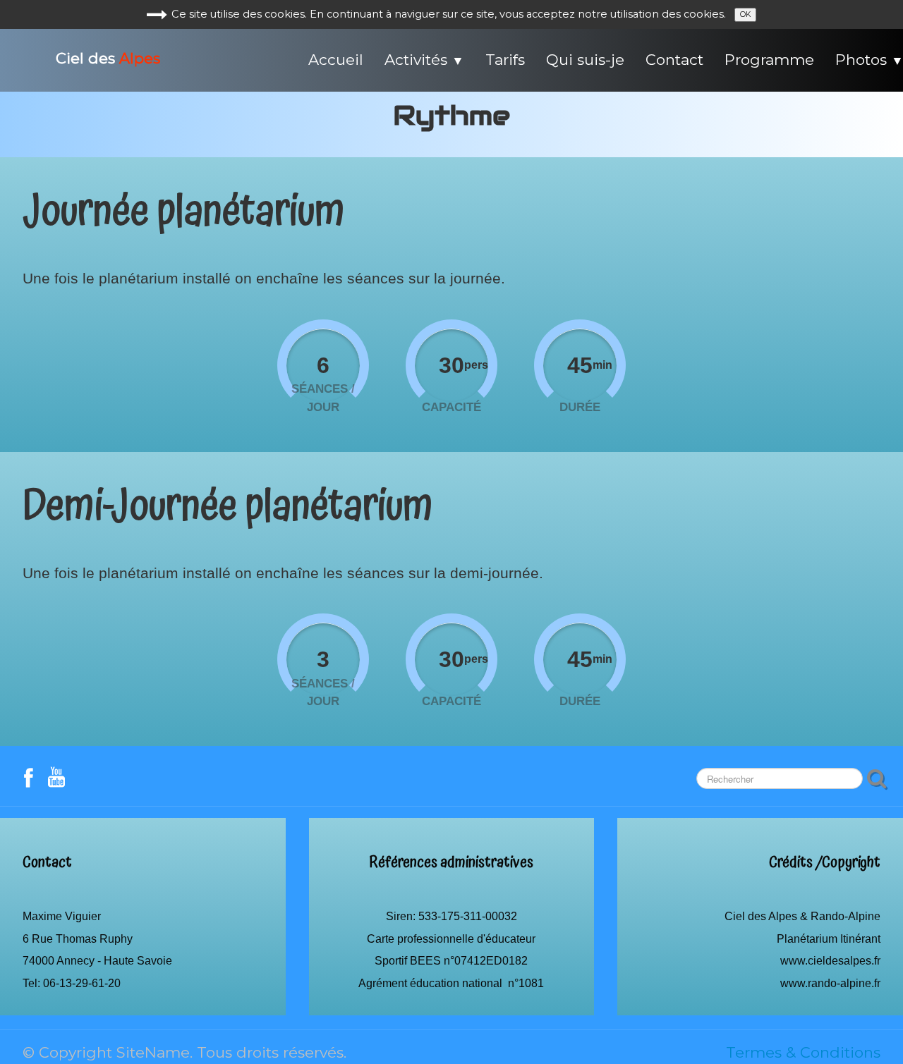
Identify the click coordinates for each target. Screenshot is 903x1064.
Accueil (335, 59)
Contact (674, 59)
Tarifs (505, 59)
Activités (424, 59)
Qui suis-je (585, 59)
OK (745, 14)
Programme (769, 59)
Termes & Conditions (803, 1052)
